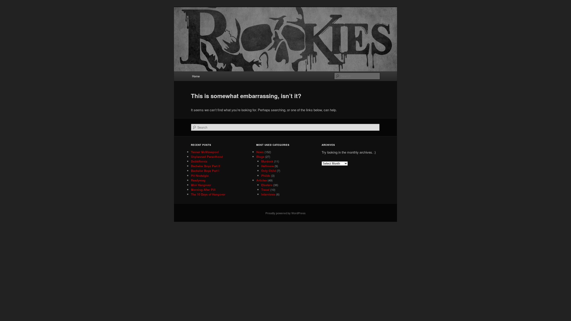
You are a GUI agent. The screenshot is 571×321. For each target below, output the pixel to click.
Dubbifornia (199, 161)
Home (196, 76)
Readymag (198, 180)
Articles (261, 180)
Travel (265, 189)
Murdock (267, 161)
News (260, 152)
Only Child (268, 171)
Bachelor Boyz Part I (205, 171)
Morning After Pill (203, 189)
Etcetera (266, 185)
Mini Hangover (201, 185)
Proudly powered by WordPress (285, 213)
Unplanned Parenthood (207, 156)
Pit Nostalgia (200, 175)
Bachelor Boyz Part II (205, 166)
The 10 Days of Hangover (208, 194)
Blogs (260, 156)
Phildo (265, 175)
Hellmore (267, 166)
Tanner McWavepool (205, 152)
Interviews (268, 194)
